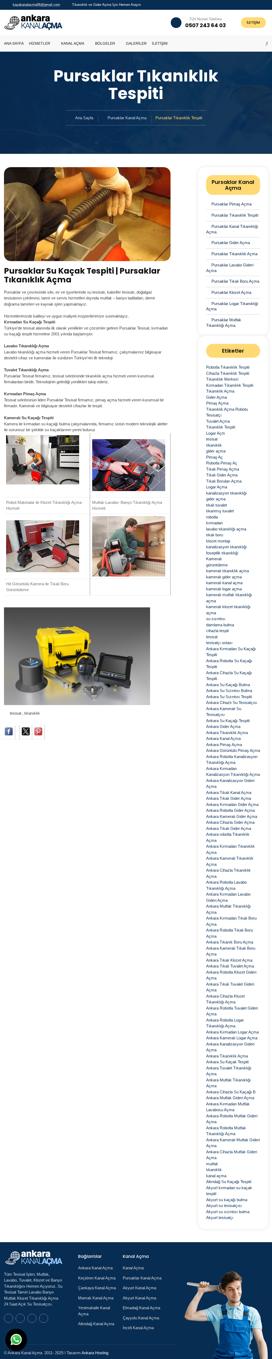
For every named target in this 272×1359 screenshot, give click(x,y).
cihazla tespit (217, 630)
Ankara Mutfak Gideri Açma (230, 1098)
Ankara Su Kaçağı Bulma (228, 684)
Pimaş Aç (214, 457)
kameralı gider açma (224, 577)
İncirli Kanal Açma (138, 1327)
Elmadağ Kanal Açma (141, 1308)
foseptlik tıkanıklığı (222, 553)
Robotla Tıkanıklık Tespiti (227, 367)
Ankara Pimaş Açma (224, 744)
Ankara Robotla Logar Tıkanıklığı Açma (225, 1023)
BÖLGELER (105, 43)
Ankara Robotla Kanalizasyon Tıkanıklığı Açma (231, 759)
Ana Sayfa (84, 118)
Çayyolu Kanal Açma (141, 1318)
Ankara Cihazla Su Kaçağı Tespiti (229, 675)
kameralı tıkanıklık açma (227, 571)
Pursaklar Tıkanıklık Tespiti (234, 215)
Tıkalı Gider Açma (221, 475)
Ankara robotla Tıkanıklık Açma (227, 837)
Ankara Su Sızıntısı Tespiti (229, 696)
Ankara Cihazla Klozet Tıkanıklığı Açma (225, 999)
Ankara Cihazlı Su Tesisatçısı (231, 702)
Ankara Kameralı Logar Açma (231, 1038)
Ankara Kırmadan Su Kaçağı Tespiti (231, 651)
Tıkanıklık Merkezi (222, 379)
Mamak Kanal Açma (95, 1298)
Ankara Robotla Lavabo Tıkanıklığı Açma (226, 885)
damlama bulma (220, 625)
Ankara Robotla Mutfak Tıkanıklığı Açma (226, 1131)
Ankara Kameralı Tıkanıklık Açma (229, 861)
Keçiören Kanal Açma (97, 1278)
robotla (212, 517)
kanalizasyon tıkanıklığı (226, 493)
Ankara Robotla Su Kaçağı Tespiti (229, 663)
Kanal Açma (133, 1268)
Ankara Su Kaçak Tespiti (227, 1062)
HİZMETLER (39, 43)
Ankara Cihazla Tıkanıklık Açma (228, 873)
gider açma (216, 451)
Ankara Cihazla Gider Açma (230, 822)
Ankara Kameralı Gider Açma (231, 816)
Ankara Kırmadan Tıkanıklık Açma (230, 849)
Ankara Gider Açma (223, 726)
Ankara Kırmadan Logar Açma (232, 1032)
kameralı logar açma (224, 589)
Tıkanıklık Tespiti (220, 427)
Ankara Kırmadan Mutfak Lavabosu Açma (228, 1107)
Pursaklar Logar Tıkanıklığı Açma (232, 306)
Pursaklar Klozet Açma (231, 292)
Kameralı (214, 559)
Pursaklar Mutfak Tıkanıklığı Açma (223, 323)
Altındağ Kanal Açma (96, 1323)
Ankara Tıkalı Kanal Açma (228, 792)
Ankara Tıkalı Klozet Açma (229, 960)
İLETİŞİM (253, 22)
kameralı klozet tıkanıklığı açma (228, 609)
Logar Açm (215, 433)
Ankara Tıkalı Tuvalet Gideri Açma (230, 987)
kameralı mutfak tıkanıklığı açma (229, 597)
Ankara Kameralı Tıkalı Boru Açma (230, 951)
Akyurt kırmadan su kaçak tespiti (229, 1190)
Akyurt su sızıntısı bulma (227, 1211)
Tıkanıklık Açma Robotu (227, 409)
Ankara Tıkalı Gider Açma (228, 798)
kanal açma (216, 1175)
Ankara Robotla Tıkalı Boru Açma (229, 933)
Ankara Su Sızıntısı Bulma (229, 690)
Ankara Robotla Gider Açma (230, 810)
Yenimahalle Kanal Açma (94, 1311)
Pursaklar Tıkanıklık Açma (234, 254)
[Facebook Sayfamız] (254, 4)
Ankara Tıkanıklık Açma (227, 732)
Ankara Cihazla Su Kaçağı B (231, 1092)
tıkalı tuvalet (216, 505)
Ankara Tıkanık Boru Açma (229, 942)
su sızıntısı (215, 618)
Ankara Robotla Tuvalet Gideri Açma (232, 1011)
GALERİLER (136, 43)
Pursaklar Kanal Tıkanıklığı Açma (232, 229)
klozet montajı (218, 541)
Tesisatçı (214, 415)
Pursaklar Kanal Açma (127, 118)
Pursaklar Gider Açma (230, 242)
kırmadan (214, 523)
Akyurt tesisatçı (219, 1217)
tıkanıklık (32, 713)
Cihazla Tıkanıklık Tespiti (227, 373)
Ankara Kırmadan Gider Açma (232, 804)
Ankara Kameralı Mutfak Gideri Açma (233, 1143)
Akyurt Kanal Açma (139, 1288)
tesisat (16, 713)
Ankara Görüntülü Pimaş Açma (233, 750)
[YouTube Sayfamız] (261, 4)
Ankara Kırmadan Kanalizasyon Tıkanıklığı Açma (233, 771)
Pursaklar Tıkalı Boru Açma (235, 281)
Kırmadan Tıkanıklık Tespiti (229, 385)
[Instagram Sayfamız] (267, 4)
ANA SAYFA (14, 43)
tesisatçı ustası (219, 642)
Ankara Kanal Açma (223, 738)
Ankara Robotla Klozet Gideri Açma (231, 975)
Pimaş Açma (217, 403)
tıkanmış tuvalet (220, 511)
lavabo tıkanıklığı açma (226, 529)
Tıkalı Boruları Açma (223, 481)
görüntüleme (217, 565)
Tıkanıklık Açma (220, 391)
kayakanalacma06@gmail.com (36, 5)
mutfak (212, 1164)
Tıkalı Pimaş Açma (222, 469)
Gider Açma (216, 397)
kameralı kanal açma (224, 582)
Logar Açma (216, 487)
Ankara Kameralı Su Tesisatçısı (223, 711)
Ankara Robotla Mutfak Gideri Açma (231, 1119)
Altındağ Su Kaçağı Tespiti (228, 1181)
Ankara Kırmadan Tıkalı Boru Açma (231, 921)
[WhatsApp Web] (248, 4)
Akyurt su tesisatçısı (224, 1205)
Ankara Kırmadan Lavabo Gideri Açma (228, 897)
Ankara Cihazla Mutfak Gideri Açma (231, 1155)
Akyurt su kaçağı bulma (226, 1199)
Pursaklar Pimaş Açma (231, 204)
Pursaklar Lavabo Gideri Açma (229, 268)
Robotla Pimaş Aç (221, 463)
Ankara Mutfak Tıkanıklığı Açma (228, 909)
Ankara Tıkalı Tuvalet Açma (230, 966)
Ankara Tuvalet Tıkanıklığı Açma (228, 1071)
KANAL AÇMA (72, 43)
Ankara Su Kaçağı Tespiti (228, 720)
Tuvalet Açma (218, 421)
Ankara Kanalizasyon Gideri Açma (230, 783)
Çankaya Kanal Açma (97, 1288)
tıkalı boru (214, 535)
